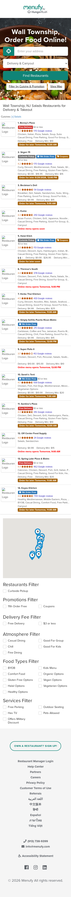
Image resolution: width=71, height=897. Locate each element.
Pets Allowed (51, 713)
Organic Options (53, 674)
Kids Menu (50, 668)
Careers (36, 777)
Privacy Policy (35, 783)
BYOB (11, 668)
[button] (38, 555)
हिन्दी (35, 809)
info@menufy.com (37, 846)
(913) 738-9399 (37, 841)
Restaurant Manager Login (35, 761)
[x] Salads (16, 116)
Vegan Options (52, 680)
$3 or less (49, 623)
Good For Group (53, 640)
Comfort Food (16, 674)
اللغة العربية (35, 799)
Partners (35, 772)
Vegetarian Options (55, 686)
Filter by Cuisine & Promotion (26, 86)
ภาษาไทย (35, 820)
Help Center (36, 766)
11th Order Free (17, 606)
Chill (10, 646)
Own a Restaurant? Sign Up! (35, 746)
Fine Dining (15, 652)
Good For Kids (52, 646)
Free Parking (16, 707)
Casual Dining (16, 640)
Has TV (12, 713)
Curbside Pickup (18, 591)
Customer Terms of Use (35, 788)
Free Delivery (16, 623)
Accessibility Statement (37, 856)
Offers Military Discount (16, 720)
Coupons (49, 606)
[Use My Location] (8, 51)
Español (35, 815)
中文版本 (35, 804)
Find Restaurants (35, 75)
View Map (56, 86)
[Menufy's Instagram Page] (36, 867)
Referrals (35, 793)
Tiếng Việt (35, 826)
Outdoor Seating (53, 707)
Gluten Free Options (20, 680)
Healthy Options (18, 692)
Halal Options (16, 686)
